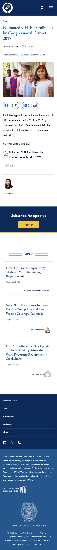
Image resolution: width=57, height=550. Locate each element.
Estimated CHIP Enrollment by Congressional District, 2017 (26, 155)
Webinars (7, 424)
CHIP (42, 54)
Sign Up (28, 224)
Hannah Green (37, 329)
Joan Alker (46, 290)
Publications (8, 416)
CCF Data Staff (37, 374)
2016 (15, 143)
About (6, 432)
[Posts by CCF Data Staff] (47, 374)
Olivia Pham (27, 46)
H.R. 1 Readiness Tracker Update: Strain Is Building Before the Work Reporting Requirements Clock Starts (28, 353)
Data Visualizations (11, 54)
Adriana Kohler (31, 290)
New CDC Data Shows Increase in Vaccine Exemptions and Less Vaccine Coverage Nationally (28, 310)
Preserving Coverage (29, 54)
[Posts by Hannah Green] (47, 329)
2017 (40, 120)
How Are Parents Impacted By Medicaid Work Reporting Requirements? (26, 272)
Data (5, 21)
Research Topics (10, 400)
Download (5, 154)
